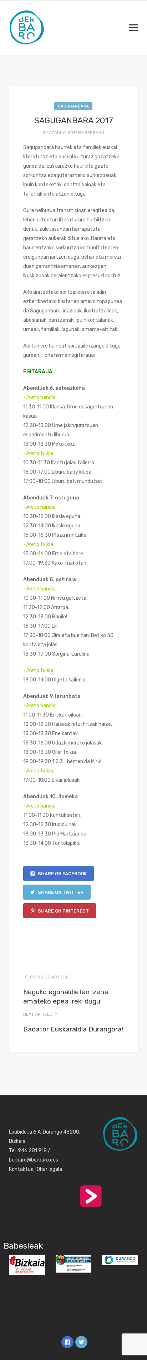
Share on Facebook (62, 873)
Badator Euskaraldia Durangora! (73, 1029)
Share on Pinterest (63, 911)
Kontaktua (21, 1169)
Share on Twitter (60, 892)
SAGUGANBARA (73, 106)
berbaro (94, 132)
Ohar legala (49, 1169)
